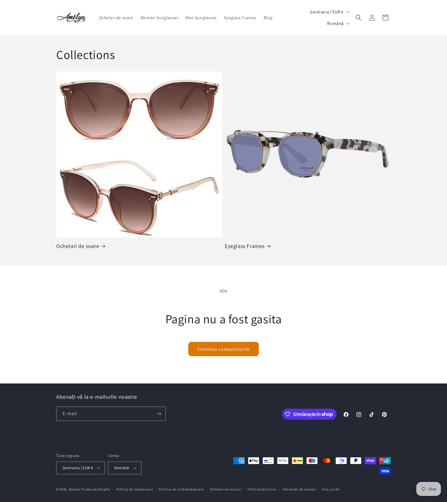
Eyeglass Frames (245, 245)
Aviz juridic (331, 489)
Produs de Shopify (95, 489)
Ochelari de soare (77, 245)
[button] (358, 17)
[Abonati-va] (158, 414)
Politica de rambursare (134, 489)
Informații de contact (299, 489)
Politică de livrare (262, 489)
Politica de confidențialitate (181, 489)
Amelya (74, 489)
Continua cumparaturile (223, 349)
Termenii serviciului (225, 489)
